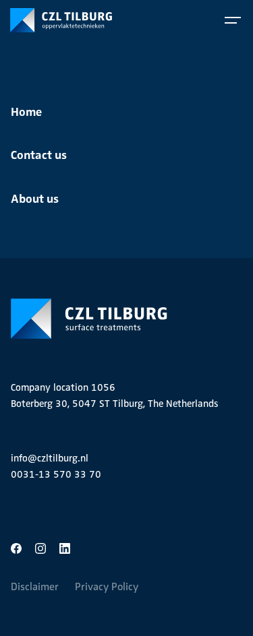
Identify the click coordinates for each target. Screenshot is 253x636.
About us (35, 197)
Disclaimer (35, 587)
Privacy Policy (106, 587)
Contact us (39, 154)
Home (26, 110)
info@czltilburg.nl (49, 458)
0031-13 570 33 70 (56, 474)
